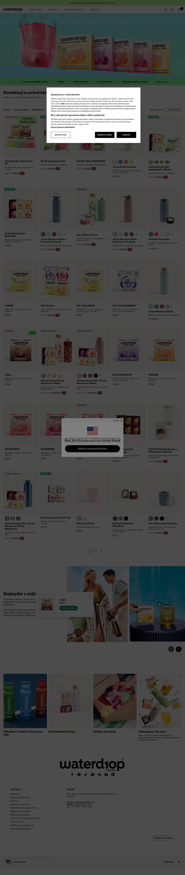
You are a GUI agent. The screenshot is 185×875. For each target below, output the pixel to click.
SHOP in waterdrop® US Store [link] (92, 448)
